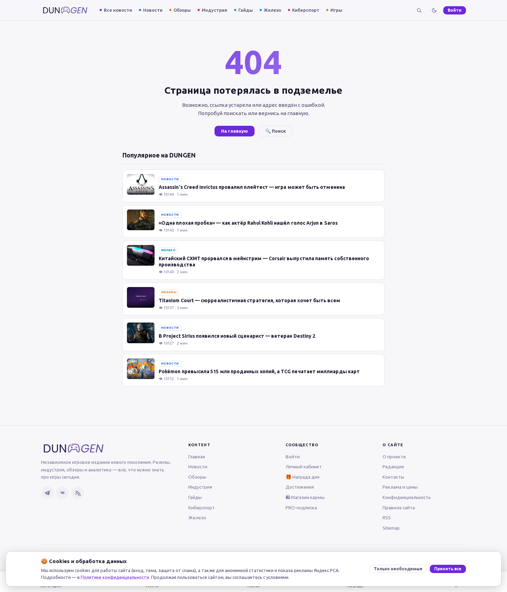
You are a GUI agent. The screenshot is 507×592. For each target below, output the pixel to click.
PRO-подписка (301, 507)
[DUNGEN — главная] (65, 10)
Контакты (393, 477)
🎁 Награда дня (302, 477)
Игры (336, 10)
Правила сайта (398, 507)
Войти (454, 10)
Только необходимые (398, 569)
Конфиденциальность (406, 497)
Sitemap (391, 528)
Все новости (118, 10)
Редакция (393, 466)
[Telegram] (47, 493)
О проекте (394, 456)
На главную (234, 131)
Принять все (447, 569)
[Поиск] (419, 10)
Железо (272, 10)
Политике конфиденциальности (115, 577)
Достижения (300, 487)
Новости (152, 10)
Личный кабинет (304, 466)
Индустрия (214, 10)
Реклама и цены (400, 487)
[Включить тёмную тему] (434, 10)
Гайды (245, 10)
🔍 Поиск (275, 131)
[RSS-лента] (77, 493)
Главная (196, 456)
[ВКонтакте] (62, 493)
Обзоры (182, 10)
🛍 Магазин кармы (305, 497)
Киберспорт (305, 10)
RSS (386, 517)
